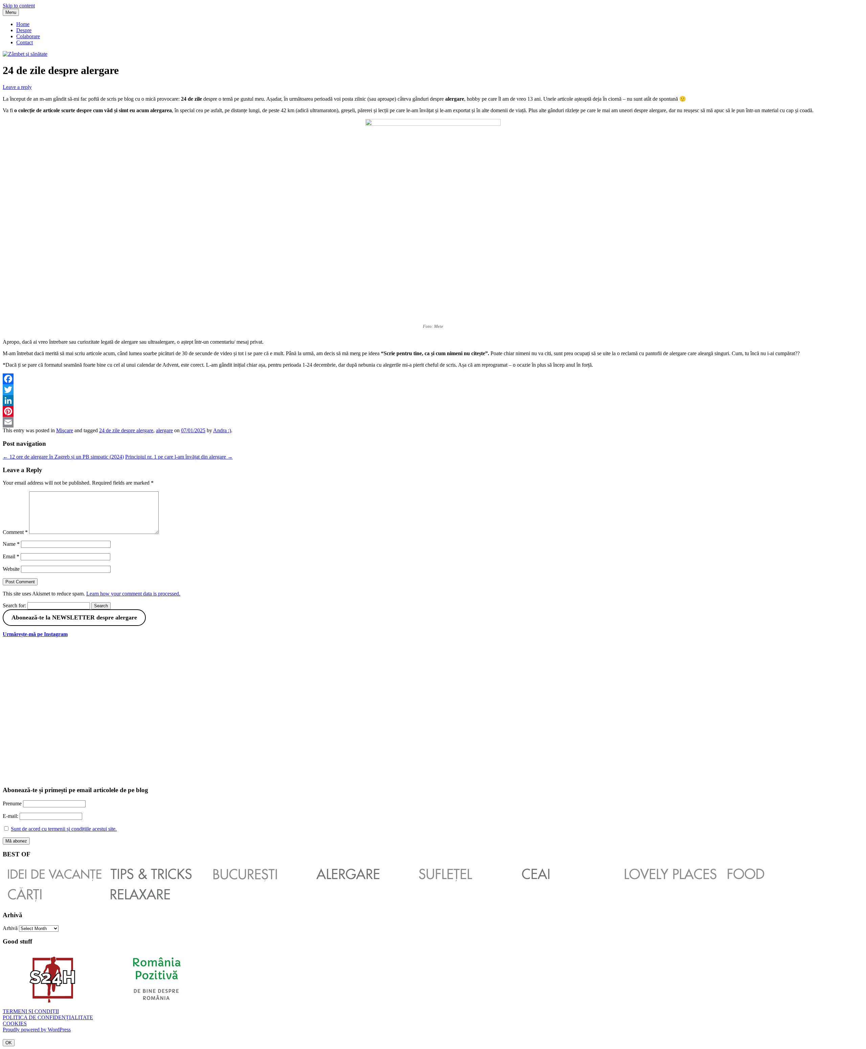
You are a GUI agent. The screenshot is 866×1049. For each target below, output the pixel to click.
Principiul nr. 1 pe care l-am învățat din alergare (179, 457)
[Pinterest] (433, 411)
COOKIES (15, 1023)
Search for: (14, 605)
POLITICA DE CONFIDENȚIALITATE (48, 1017)
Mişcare (64, 430)
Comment (15, 532)
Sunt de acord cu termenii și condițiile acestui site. (64, 829)
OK (8, 1042)
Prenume (12, 803)
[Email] (433, 422)
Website (11, 569)
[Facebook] (433, 378)
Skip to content (19, 5)
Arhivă (10, 928)
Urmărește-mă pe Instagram (35, 634)
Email (11, 556)
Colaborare (28, 36)
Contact (24, 42)
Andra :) (222, 430)
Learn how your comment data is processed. (133, 593)
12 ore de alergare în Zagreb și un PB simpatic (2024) (63, 457)
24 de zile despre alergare (126, 430)
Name (11, 544)
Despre (23, 30)
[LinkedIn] (433, 400)
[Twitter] (433, 389)
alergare (164, 430)
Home (22, 24)
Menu (10, 12)
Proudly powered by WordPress (37, 1029)
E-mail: (11, 816)
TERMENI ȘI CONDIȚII (31, 1011)
